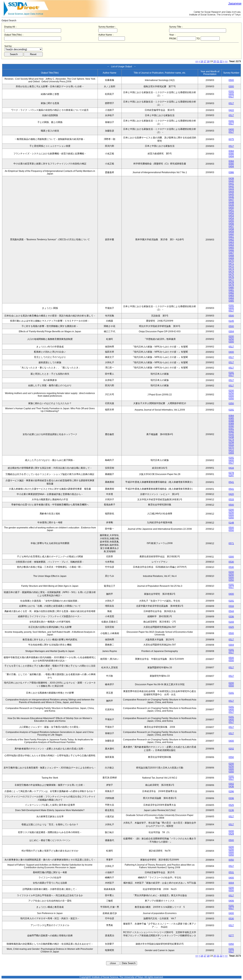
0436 (231, 786)
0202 (231, 748)
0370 (231, 447)
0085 (231, 418)
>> (226, 61)
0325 (231, 627)
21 (218, 61)
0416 (231, 468)
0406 (231, 900)
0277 (231, 935)
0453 (231, 215)
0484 (231, 298)
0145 (231, 321)
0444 (231, 191)
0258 (231, 442)
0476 (231, 277)
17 (205, 61)
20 (214, 61)
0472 (231, 266)
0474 (231, 271)
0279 (231, 473)
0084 (231, 151)
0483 (231, 295)
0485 (231, 301)
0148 (231, 522)
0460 (231, 234)
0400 (231, 94)
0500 (231, 80)
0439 (231, 178)
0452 (231, 213)
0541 (231, 482)
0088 (231, 421)
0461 (231, 237)
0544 (231, 611)
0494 (231, 156)
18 (208, 61)
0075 (231, 139)
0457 (231, 226)
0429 (231, 834)
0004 (231, 883)
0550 (231, 530)
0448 (231, 202)
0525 (231, 805)
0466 (231, 250)
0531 (231, 872)
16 (201, 61)
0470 (231, 261)
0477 (231, 279)
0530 (231, 562)
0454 (231, 218)
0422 (231, 110)
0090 (231, 153)
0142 (231, 434)
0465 (231, 247)
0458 (231, 229)
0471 (231, 263)
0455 (231, 221)
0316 (231, 445)
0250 (231, 339)
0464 (231, 245)
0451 (231, 210)
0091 (231, 429)
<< (196, 61)
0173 (231, 439)
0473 (231, 269)
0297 (231, 475)
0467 (231, 253)
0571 (231, 543)
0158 (231, 437)
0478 (231, 282)
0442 (231, 186)
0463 (231, 242)
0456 (231, 223)
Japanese (234, 3)
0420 (231, 494)
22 (221, 61)
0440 (231, 181)
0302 (231, 784)
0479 (231, 285)
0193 (231, 622)
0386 (231, 172)
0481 (231, 290)
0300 (231, 86)
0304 (231, 331)
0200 (231, 336)
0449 (231, 205)
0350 (231, 398)
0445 (231, 194)
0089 (231, 423)
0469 (231, 258)
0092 (231, 431)
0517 (231, 96)
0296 (231, 791)
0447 (231, 199)
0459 (231, 231)
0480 (231, 287)
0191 (231, 91)
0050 (231, 860)
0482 (231, 293)
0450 (231, 207)
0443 (231, 189)
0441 (231, 183)
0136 (231, 810)
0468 (231, 255)
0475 (231, 274)
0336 (231, 616)
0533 (231, 499)
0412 (231, 450)
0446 (231, 197)
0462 (231, 239)
